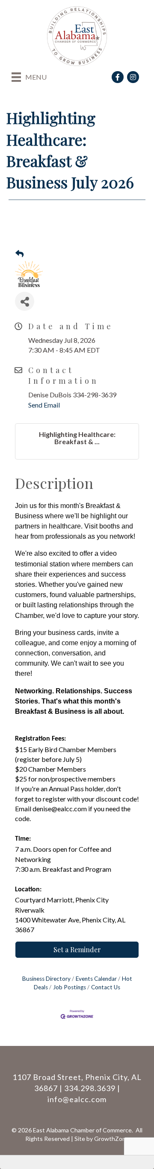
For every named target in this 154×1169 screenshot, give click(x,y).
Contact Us (105, 987)
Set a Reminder (77, 949)
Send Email (44, 405)
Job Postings (69, 987)
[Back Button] (19, 254)
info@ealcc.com (77, 1099)
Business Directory (46, 978)
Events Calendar (96, 978)
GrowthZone (111, 1138)
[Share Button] (24, 301)
